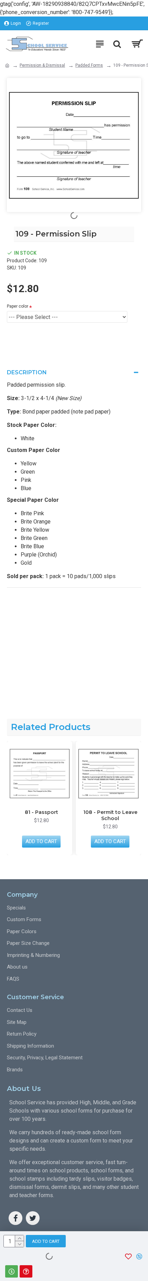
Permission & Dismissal (42, 65)
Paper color (17, 306)
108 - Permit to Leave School (110, 815)
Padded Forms (89, 65)
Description (27, 372)
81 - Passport (41, 812)
